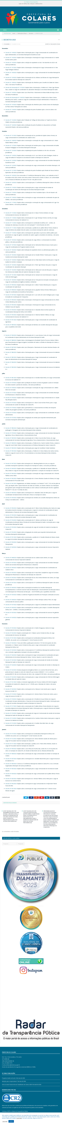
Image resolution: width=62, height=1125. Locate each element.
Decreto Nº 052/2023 (11, 532)
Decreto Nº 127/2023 (11, 145)
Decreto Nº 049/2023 (11, 547)
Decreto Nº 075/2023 (11, 402)
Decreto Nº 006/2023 (11, 763)
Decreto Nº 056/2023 (11, 508)
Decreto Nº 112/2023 (11, 223)
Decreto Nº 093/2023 (11, 315)
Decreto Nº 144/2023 (11, 52)
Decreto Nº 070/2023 (11, 433)
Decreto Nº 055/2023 (11, 515)
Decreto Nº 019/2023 (11, 694)
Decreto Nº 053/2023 (11, 527)
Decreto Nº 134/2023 (11, 109)
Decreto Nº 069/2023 (11, 438)
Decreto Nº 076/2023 (11, 397)
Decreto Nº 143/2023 (11, 57)
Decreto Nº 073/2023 (11, 412)
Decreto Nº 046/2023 (11, 567)
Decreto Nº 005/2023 (11, 768)
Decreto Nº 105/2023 (11, 255)
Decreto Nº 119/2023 (11, 187)
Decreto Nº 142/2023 (11, 62)
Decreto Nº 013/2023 (11, 723)
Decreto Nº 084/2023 (11, 362)
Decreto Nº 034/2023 (11, 617)
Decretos (47, 44)
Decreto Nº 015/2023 (11, 733)
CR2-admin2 (6, 44)
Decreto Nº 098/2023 (11, 290)
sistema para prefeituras (22, 1105)
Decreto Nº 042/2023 (11, 577)
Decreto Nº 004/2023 (11, 773)
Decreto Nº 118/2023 (11, 197)
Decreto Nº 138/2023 (11, 82)
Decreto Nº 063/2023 (11, 473)
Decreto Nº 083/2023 (11, 367)
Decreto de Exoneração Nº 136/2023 (15, 97)
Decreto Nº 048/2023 (11, 557)
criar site (12, 1105)
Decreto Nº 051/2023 (11, 537)
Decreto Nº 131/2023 (11, 135)
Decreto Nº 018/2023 (11, 699)
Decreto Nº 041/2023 (11, 582)
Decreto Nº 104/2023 (11, 260)
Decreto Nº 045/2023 (11, 572)
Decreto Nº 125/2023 (11, 150)
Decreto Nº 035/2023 (11, 612)
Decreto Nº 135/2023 (11, 104)
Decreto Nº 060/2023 (11, 492)
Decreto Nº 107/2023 (11, 245)
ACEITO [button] (11, 1121)
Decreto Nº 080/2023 (11, 428)
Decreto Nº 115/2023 (11, 213)
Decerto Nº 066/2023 (11, 448)
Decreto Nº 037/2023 (11, 604)
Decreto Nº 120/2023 (11, 175)
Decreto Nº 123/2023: (11, 160)
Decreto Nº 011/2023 (11, 743)
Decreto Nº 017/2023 (11, 706)
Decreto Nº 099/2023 (11, 285)
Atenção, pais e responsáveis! (9, 1081)
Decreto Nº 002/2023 (11, 783)
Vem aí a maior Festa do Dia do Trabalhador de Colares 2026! (17, 1084)
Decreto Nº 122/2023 (11, 165)
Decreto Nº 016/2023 (11, 713)
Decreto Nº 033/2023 (11, 628)
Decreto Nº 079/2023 (11, 382)
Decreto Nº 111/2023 (11, 228)
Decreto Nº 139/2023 (11, 77)
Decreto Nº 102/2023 (11, 270)
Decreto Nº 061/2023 (11, 483)
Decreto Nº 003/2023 (11, 778)
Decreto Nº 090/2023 (11, 335)
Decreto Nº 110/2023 (11, 233)
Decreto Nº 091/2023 (11, 320)
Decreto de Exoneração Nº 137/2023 (15, 87)
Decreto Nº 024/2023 (11, 665)
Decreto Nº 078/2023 (11, 387)
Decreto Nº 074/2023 (11, 407)
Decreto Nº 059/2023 (11, 497)
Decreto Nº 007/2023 (11, 758)
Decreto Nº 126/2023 (11, 125)
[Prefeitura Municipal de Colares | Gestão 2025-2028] (31, 18)
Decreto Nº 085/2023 (11, 357)
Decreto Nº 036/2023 (11, 607)
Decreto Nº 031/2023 (11, 638)
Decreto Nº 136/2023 (11, 92)
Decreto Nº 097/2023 (11, 295)
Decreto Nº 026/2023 (11, 655)
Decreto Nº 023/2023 (11, 670)
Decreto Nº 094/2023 (11, 310)
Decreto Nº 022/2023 (11, 677)
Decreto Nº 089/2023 (11, 325)
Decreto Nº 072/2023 (11, 417)
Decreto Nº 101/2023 (11, 275)
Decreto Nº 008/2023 (11, 753)
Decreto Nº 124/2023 (11, 155)
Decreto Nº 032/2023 (11, 633)
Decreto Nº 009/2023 (11, 748)
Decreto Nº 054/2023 (11, 520)
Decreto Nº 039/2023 (11, 594)
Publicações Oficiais (55, 44)
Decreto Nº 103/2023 (11, 265)
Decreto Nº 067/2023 (11, 463)
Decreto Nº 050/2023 (11, 542)
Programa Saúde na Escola (8, 1078)
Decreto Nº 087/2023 (11, 347)
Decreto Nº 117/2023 (11, 202)
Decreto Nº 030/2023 (11, 643)
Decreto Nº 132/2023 (11, 120)
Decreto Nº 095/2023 (11, 305)
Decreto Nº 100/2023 (11, 280)
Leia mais (19, 1118)
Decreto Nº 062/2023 (11, 478)
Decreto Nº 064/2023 (11, 468)
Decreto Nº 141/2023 (11, 67)
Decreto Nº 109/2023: (11, 240)
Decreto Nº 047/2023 (11, 562)
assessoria (39, 1105)
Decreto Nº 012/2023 (11, 738)
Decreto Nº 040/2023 (11, 587)
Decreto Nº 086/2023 (11, 352)
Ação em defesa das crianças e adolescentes (30, 3)
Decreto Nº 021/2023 (11, 682)
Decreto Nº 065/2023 (11, 451)
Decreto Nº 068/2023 (11, 443)
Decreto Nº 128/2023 (11, 140)
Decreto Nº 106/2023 (11, 250)
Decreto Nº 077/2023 (11, 392)
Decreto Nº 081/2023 (11, 377)
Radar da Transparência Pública (20, 1111)
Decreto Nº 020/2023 (11, 689)
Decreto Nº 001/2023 (11, 788)
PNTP (9, 1111)
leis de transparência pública (28, 1107)
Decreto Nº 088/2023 (11, 340)
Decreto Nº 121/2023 (11, 170)
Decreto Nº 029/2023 (11, 650)
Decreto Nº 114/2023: (11, 218)
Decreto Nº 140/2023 (11, 72)
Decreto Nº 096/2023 (11, 300)
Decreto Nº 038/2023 (11, 599)
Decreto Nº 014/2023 (11, 718)
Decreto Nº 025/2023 (11, 660)
